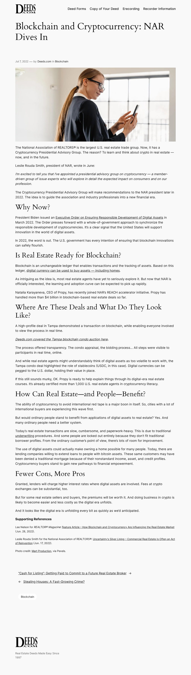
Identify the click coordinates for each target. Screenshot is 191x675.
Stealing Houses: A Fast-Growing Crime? (54, 582)
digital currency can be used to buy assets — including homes (73, 270)
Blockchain (61, 61)
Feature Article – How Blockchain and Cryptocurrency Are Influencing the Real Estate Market (118, 527)
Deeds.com (44, 61)
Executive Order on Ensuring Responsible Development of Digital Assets (109, 217)
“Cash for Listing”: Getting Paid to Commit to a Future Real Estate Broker (72, 573)
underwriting (24, 436)
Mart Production (41, 551)
